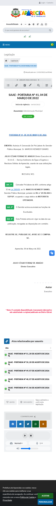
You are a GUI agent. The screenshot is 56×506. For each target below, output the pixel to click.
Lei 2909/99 (15, 189)
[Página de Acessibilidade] (46, 24)
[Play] (25, 435)
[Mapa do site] (42, 24)
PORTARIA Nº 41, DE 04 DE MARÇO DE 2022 (27, 135)
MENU (7, 45)
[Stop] (31, 435)
